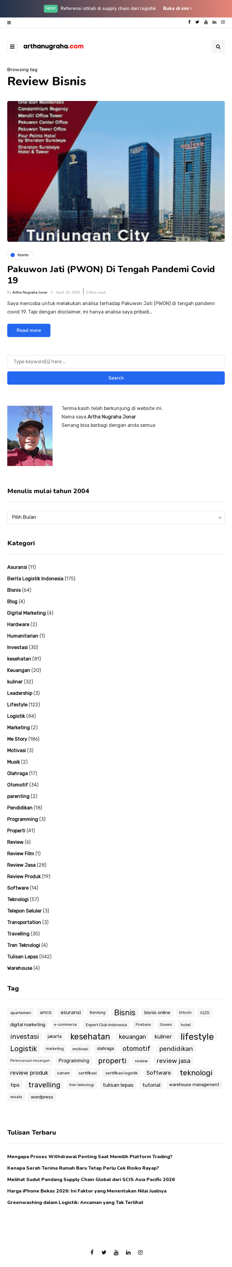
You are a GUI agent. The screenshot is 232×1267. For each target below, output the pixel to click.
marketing (55, 1049)
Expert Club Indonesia (106, 1024)
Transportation (24, 922)
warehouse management (194, 1084)
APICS (46, 1012)
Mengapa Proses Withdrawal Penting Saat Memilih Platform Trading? (89, 1156)
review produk (29, 1072)
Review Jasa (21, 865)
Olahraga (17, 773)
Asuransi (17, 567)
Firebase (143, 1025)
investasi (24, 1036)
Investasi (17, 647)
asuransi (70, 1012)
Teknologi (18, 899)
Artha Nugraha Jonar (29, 292)
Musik (13, 762)
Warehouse (19, 968)
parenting (18, 796)
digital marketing (27, 1024)
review (141, 1060)
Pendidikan (20, 808)
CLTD (204, 1012)
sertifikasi (88, 1072)
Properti (16, 831)
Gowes (166, 1025)
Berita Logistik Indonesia (35, 578)
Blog (12, 601)
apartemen (20, 1012)
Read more (29, 330)
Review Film (20, 853)
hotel (186, 1024)
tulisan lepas (118, 1085)
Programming (22, 819)
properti (112, 1060)
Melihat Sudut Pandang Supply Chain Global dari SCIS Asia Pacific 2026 (91, 1179)
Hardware (18, 624)
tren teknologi (81, 1085)
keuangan (132, 1036)
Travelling (18, 934)
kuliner (15, 682)
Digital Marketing (26, 613)
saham (63, 1072)
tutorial (151, 1085)
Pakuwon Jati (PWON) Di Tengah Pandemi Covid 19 (111, 275)
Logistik (16, 716)
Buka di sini (176, 8)
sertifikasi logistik (121, 1072)
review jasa (173, 1060)
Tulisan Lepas (22, 957)
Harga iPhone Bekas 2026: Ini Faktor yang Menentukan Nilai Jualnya (86, 1191)
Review (15, 842)
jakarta (55, 1036)
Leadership (19, 693)
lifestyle (197, 1036)
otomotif (136, 1049)
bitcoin (185, 1012)
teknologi (196, 1072)
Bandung (97, 1012)
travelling (44, 1085)
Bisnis (14, 590)
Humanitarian (22, 636)
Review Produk (24, 876)
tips (15, 1085)
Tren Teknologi (23, 945)
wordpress (42, 1097)
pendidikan (176, 1048)
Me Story (17, 739)
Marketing (18, 727)
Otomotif (17, 785)
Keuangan (18, 670)
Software (18, 888)
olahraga (105, 1048)
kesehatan (19, 659)
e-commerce (65, 1025)
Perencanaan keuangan (30, 1061)
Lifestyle (17, 705)
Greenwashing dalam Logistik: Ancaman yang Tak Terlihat (75, 1202)
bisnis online (157, 1012)
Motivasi (16, 750)
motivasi (80, 1048)
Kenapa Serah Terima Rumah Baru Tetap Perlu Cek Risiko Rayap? (83, 1168)
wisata (16, 1097)
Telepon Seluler (24, 911)
